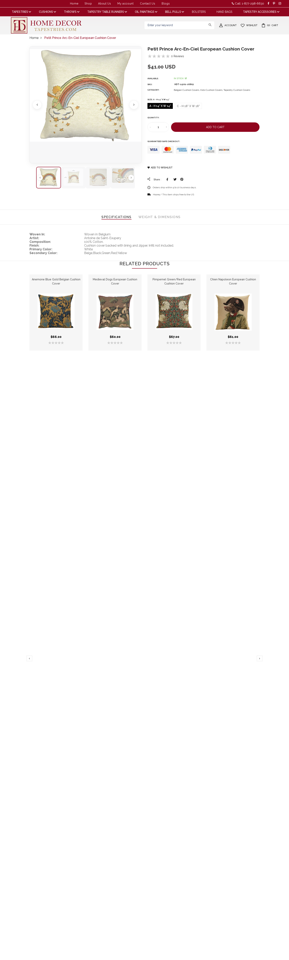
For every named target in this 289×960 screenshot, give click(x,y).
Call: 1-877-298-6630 (249, 3)
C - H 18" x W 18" (188, 106)
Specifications (116, 217)
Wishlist (252, 25)
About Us (104, 3)
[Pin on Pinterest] (181, 179)
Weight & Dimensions (159, 217)
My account (125, 3)
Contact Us (147, 3)
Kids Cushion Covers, (212, 90)
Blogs (166, 3)
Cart (272, 25)
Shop (88, 3)
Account (231, 25)
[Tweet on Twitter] (174, 179)
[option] (85, 104)
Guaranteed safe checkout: (163, 141)
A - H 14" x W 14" (160, 105)
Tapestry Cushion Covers (237, 90)
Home (74, 3)
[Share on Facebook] (168, 179)
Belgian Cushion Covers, (187, 90)
